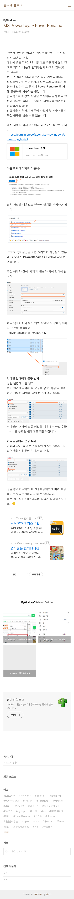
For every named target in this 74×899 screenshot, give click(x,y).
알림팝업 (20, 806)
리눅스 (8, 806)
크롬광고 (48, 826)
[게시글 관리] (24, 574)
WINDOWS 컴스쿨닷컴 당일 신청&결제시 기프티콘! (26, 523)
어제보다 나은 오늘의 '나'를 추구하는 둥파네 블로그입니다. (30, 706)
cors (36, 821)
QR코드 (8, 811)
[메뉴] (70, 5)
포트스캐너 (10, 795)
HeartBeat (44, 801)
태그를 (38, 816)
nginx (26, 821)
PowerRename (22, 816)
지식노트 (59, 801)
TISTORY (38, 894)
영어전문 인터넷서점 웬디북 (24, 548)
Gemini (61, 821)
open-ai (40, 795)
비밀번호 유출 (11, 821)
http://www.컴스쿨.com (23, 518)
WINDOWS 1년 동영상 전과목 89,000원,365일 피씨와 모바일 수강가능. (26, 530)
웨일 (7, 826)
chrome (51, 816)
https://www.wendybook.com (27, 543)
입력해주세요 (57, 811)
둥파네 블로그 (13, 5)
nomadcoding (21, 826)
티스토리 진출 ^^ (11, 762)
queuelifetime (51, 806)
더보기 (6, 832)
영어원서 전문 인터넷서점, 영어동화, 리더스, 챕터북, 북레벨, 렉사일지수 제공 (26, 555)
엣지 (7, 816)
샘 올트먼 (34, 806)
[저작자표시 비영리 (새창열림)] (46, 574)
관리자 (48, 894)
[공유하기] (20, 574)
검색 (67, 851)
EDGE (34, 811)
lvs (44, 811)
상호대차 (28, 801)
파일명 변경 (25, 795)
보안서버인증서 (12, 801)
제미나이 (48, 821)
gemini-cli (55, 795)
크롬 (36, 826)
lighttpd (22, 811)
